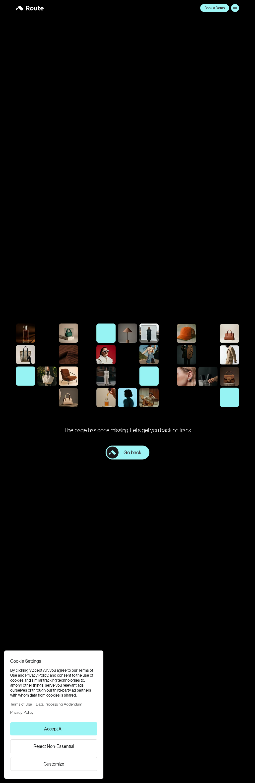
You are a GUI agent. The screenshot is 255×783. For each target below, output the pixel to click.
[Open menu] (235, 8)
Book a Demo (214, 8)
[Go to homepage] (30, 8)
